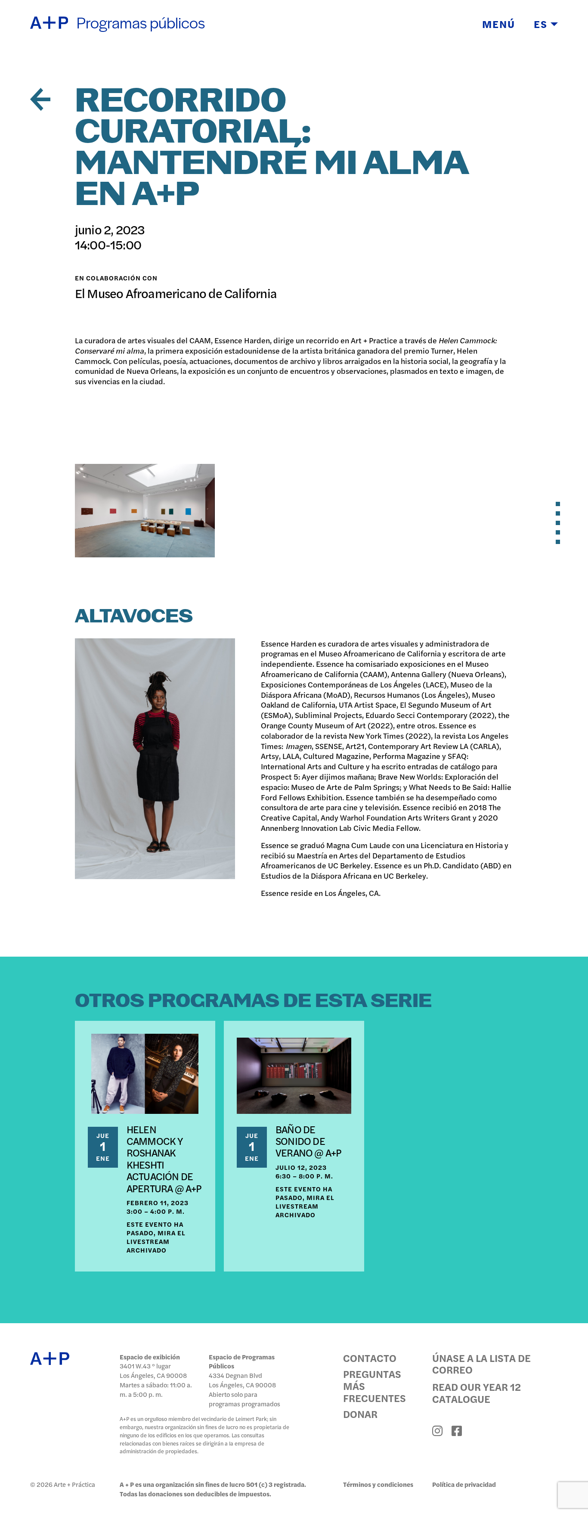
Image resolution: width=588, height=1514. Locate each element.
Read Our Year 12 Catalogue (476, 1392)
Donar (360, 1414)
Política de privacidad (464, 1484)
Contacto (369, 1358)
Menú (498, 23)
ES (542, 23)
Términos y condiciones (378, 1484)
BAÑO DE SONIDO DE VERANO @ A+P (308, 1141)
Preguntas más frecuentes (374, 1386)
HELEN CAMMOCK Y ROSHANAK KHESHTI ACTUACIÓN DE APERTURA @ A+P (164, 1158)
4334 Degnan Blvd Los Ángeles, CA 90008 (242, 1380)
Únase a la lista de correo (481, 1363)
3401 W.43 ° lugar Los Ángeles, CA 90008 (153, 1370)
